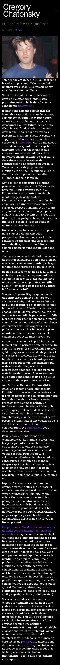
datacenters (35, 427)
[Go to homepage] (22, 10)
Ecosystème (26, 105)
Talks (20, 30)
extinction (29, 641)
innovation (25, 142)
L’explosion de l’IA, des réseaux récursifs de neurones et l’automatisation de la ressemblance (28, 530)
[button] (56, 11)
